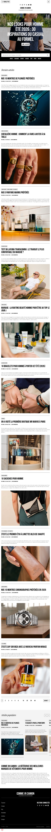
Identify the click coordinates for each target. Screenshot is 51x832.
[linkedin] (30, 4)
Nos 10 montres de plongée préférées (18, 78)
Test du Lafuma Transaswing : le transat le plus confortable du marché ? (22, 251)
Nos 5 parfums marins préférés (15, 192)
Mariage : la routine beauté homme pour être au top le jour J (25, 309)
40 (35, 700)
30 (31, 700)
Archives (3, 816)
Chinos (35, 58)
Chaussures (16, 58)
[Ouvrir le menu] (48, 1)
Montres (39, 58)
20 (27, 700)
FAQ (2, 809)
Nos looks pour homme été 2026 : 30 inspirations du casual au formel (25, 32)
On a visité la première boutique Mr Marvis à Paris (23, 421)
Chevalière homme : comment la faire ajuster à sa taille (23, 136)
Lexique (3, 819)
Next (48, 715)
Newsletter (6, 2)
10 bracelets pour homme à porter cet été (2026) (23, 366)
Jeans (31, 58)
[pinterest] (24, 4)
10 (23, 700)
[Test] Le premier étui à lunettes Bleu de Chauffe (23, 534)
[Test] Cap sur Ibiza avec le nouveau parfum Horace (24, 646)
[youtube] (28, 4)
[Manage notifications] (2, 830)
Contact (3, 806)
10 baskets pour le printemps (35, 723)
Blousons (27, 58)
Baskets (11, 58)
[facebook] (20, 4)
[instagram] (22, 4)
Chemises (22, 58)
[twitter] (26, 4)
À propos (3, 803)
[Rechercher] (47, 55)
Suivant (46, 701)
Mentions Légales (40, 826)
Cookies (48, 826)
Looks (25, 19)
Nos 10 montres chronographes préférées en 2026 (23, 590)
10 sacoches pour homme (12, 478)
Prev (45, 715)
